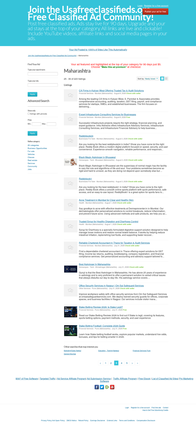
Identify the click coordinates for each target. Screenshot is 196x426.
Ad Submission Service (99, 378)
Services (31, 163)
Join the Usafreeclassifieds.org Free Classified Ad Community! (91, 13)
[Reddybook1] (70, 183)
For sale (31, 151)
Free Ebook (144, 378)
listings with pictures (38, 113)
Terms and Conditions (127, 420)
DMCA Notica (71, 420)
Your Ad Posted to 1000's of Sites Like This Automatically (98, 49)
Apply (32, 94)
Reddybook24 (86, 136)
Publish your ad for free (155, 11)
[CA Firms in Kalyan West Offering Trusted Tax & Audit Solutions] (70, 95)
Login (140, 5)
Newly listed (150, 78)
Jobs (30, 169)
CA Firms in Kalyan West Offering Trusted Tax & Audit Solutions (111, 90)
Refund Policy (83, 420)
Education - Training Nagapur (108, 350)
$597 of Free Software (27, 378)
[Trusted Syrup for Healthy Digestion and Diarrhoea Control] (70, 226)
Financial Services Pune (141, 350)
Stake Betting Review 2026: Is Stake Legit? (101, 307)
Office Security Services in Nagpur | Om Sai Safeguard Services (111, 285)
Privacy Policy (46, 420)
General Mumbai (70, 354)
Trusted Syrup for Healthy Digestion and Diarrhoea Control (108, 221)
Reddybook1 (85, 178)
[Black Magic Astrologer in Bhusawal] (70, 162)
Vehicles (31, 154)
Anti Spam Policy (58, 420)
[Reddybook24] (70, 141)
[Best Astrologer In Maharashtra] (70, 269)
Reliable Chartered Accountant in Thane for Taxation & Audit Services (114, 242)
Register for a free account (156, 5)
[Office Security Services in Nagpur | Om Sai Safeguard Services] (70, 290)
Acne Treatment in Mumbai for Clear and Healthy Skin (106, 200)
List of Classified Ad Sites (165, 378)
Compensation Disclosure (146, 420)
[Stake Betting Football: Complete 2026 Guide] (70, 331)
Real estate (32, 160)
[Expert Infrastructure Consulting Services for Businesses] (70, 119)
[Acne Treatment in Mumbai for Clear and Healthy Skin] (70, 205)
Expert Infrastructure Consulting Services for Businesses (107, 114)
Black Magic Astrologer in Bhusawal (97, 157)
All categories (33, 145)
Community (32, 166)
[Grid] (166, 79)
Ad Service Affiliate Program (71, 378)
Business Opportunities (37, 148)
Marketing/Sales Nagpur (72, 350)
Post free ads (156, 407)
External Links (112, 420)
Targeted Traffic (47, 378)
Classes (31, 157)
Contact (165, 407)
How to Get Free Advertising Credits (155, 410)
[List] (162, 79)
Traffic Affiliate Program (125, 378)
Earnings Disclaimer (97, 420)
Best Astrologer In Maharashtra (94, 264)
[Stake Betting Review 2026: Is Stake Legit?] (70, 312)
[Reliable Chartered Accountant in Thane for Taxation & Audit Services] (70, 248)
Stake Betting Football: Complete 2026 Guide (102, 325)
